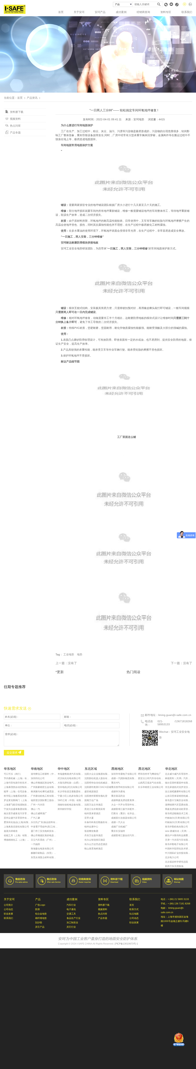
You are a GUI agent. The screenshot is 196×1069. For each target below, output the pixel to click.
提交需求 (12, 752)
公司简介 (8, 905)
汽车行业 (71, 905)
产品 (38, 899)
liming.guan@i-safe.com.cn (174, 714)
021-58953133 (164, 723)
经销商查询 (143, 12)
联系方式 (134, 909)
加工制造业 (72, 922)
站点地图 (134, 913)
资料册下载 (16, 111)
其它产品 (39, 927)
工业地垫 (68, 654)
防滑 (37, 909)
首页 (61, 12)
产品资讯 (32, 97)
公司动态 (8, 909)
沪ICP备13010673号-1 (126, 943)
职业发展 (8, 913)
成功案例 (121, 12)
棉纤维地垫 (41, 918)
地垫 (79, 654)
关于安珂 (79, 12)
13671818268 (183, 721)
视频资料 (15, 118)
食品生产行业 (73, 918)
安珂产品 (100, 12)
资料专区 (165, 12)
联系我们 (186, 12)
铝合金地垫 (41, 913)
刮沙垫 (38, 922)
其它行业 (71, 927)
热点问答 (15, 125)
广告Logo (40, 905)
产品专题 (15, 132)
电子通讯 (71, 909)
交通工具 (71, 913)
